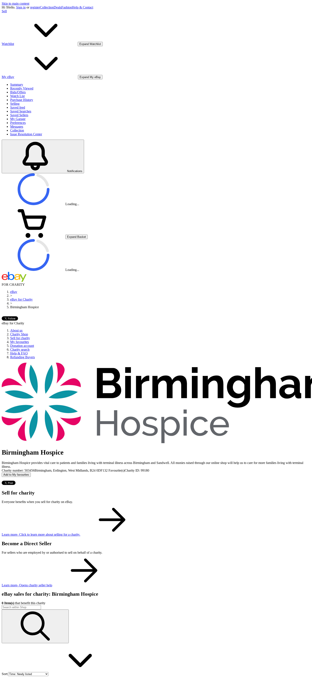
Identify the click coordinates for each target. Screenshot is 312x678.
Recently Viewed (21, 88)
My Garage (17, 119)
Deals (57, 7)
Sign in (21, 7)
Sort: (5, 674)
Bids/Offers (18, 92)
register (35, 7)
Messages (16, 126)
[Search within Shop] (35, 626)
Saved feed (17, 107)
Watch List (17, 96)
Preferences (18, 123)
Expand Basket (76, 236)
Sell (4, 11)
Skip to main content (15, 3)
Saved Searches (20, 111)
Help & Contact (82, 7)
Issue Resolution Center (26, 134)
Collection (47, 7)
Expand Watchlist (90, 44)
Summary (16, 84)
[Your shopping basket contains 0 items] (33, 236)
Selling (15, 103)
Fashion (66, 7)
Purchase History (21, 100)
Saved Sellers (19, 115)
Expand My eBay (90, 77)
